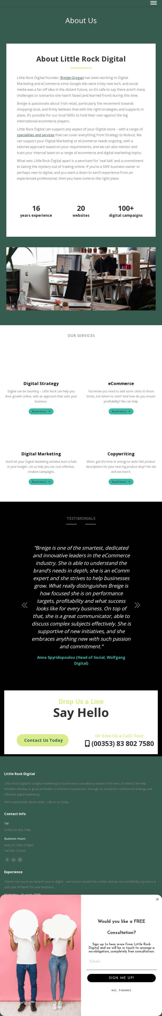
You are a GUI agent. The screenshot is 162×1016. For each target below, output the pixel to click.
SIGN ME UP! (121, 978)
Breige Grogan (72, 77)
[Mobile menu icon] (153, 3)
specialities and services (35, 135)
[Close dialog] (157, 899)
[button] (24, 605)
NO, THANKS (121, 990)
